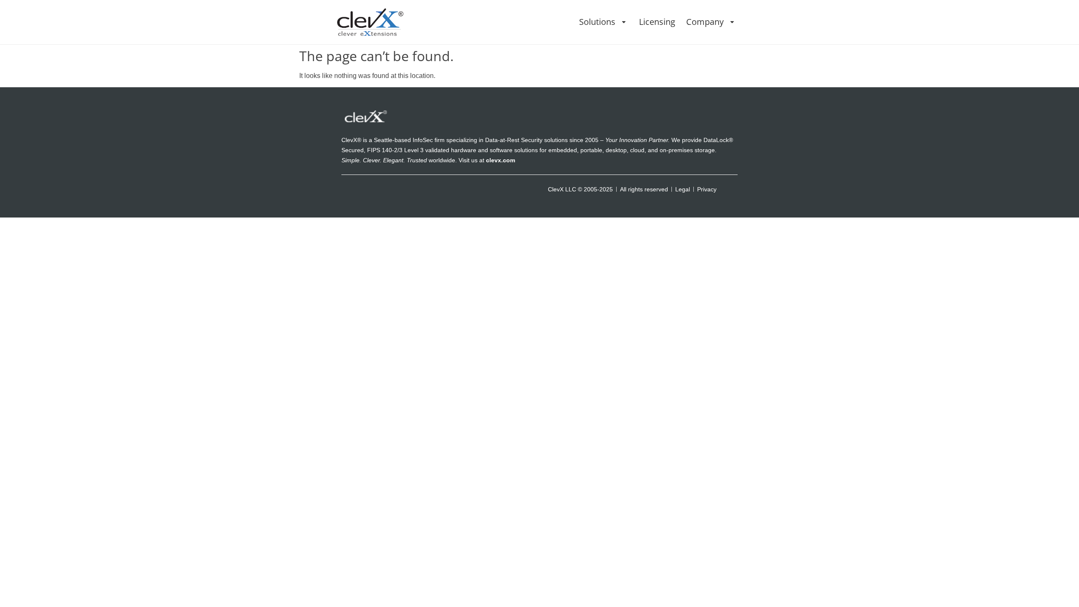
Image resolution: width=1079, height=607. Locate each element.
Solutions (597, 21)
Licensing (657, 21)
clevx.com (500, 160)
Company (705, 21)
